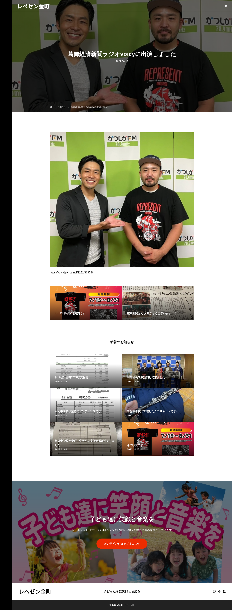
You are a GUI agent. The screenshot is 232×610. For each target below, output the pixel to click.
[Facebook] (219, 591)
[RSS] (224, 591)
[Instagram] (214, 591)
